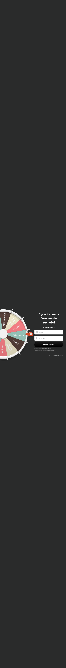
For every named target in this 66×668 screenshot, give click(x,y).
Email (41, 332)
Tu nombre (42, 338)
